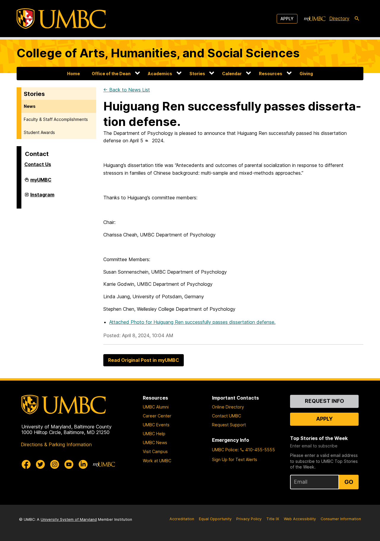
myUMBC (40, 182)
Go (348, 481)
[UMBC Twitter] (40, 464)
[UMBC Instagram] (54, 464)
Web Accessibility (300, 519)
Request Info (324, 401)
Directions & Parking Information (56, 444)
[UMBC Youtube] (68, 464)
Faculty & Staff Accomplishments (56, 119)
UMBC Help (154, 433)
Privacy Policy (249, 519)
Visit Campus (155, 451)
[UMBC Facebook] (26, 464)
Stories (197, 73)
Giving (306, 73)
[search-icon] (356, 18)
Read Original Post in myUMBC (143, 360)
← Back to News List (126, 90)
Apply (287, 18)
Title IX (272, 519)
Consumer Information (341, 519)
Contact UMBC (226, 415)
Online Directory (228, 406)
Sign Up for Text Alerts (234, 459)
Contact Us (37, 164)
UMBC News (155, 442)
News (30, 106)
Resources (270, 73)
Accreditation (182, 519)
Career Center (157, 415)
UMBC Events (156, 424)
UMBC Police (225, 449)
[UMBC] (61, 18)
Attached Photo (192, 322)
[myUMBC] (314, 18)
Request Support (229, 424)
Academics (160, 73)
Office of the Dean (111, 73)
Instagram (42, 197)
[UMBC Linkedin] (83, 464)
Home (73, 73)
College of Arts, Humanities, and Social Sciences (158, 53)
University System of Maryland (69, 519)
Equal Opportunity (215, 519)
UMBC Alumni (156, 406)
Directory (339, 18)
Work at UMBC (157, 460)
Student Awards (39, 132)
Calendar (232, 73)
